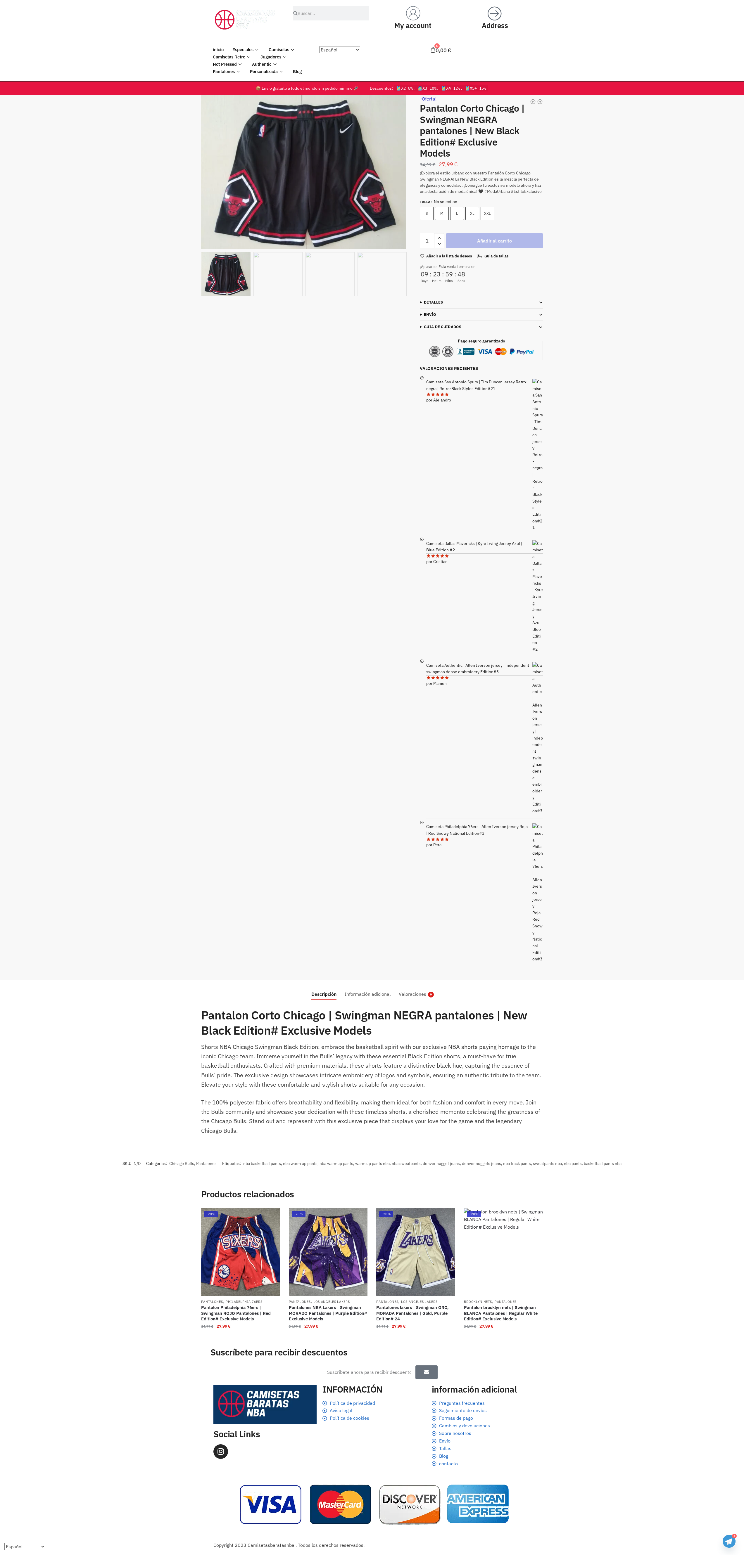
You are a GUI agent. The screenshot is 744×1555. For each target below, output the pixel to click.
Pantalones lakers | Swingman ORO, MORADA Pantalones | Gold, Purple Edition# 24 (412, 1313)
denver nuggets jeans (481, 1163)
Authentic (262, 64)
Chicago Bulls (181, 1163)
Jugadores (270, 57)
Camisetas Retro (229, 57)
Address (495, 25)
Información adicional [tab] (368, 994)
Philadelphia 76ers (244, 1302)
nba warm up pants (300, 1163)
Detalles (433, 302)
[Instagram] (220, 1451)
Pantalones (224, 71)
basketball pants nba (603, 1163)
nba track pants (517, 1163)
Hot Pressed (225, 64)
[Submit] (426, 1372)
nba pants (573, 1163)
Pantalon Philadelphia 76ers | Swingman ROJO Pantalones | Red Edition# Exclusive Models (236, 1313)
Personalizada (264, 71)
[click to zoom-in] (303, 172)
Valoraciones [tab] (412, 994)
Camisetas (279, 49)
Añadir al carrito (494, 241)
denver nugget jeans (441, 1163)
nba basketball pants (262, 1163)
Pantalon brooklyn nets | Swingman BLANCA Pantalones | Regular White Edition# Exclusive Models (501, 1313)
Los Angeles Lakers (331, 1302)
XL (472, 213)
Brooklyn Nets (478, 1302)
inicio (218, 49)
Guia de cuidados (442, 326)
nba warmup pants (336, 1163)
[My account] (413, 13)
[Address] (495, 13)
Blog (297, 71)
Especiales (242, 49)
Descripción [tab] (323, 994)
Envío (430, 314)
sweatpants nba (547, 1163)
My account (412, 25)
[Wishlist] (271, 1217)
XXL (487, 213)
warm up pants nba (372, 1163)
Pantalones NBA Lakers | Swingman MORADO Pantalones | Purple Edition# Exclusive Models (328, 1313)
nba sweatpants (406, 1163)
